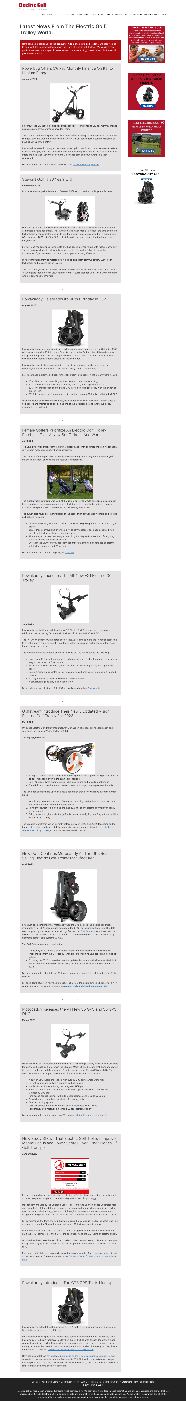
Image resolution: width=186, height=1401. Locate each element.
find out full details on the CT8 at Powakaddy (71, 1349)
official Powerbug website (86, 164)
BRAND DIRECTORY (133, 15)
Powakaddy (94, 688)
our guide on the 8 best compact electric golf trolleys (88, 1356)
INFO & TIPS (98, 15)
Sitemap (36, 1382)
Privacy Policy (72, 1382)
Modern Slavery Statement (119, 1382)
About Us (46, 1382)
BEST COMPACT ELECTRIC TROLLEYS (58, 15)
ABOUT (165, 15)
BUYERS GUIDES (84, 15)
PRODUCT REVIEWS (114, 15)
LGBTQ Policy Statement (92, 1382)
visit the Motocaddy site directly (91, 1115)
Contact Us (58, 1382)
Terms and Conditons (144, 1382)
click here (69, 552)
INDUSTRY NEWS (151, 15)
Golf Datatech (88, 931)
